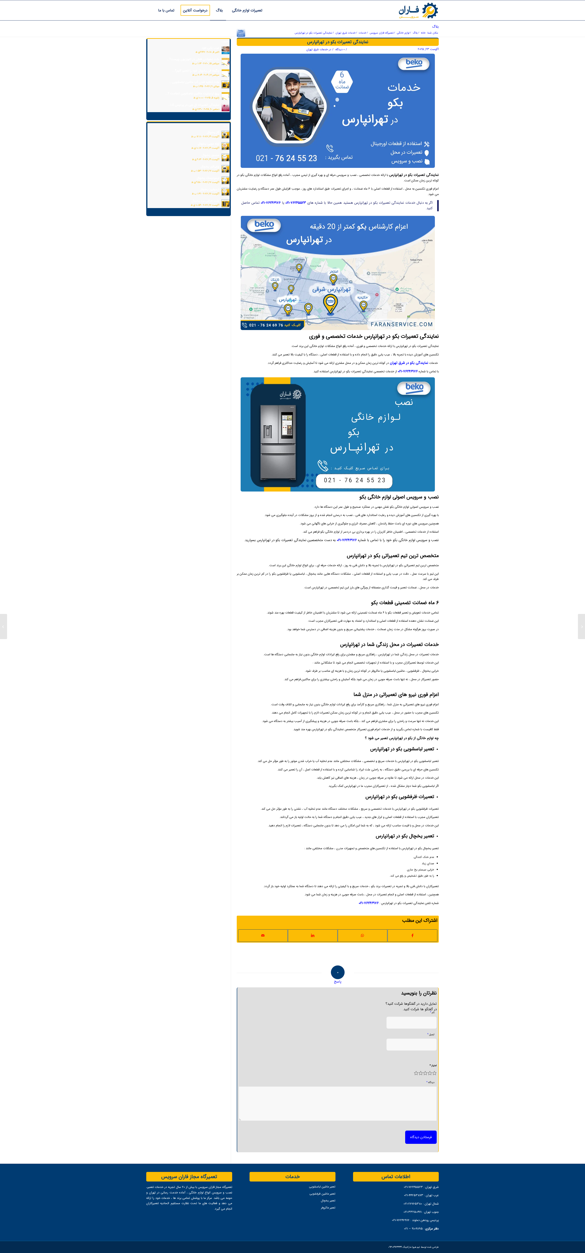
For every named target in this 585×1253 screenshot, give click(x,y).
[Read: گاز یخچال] (225, 135)
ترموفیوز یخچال (209, 189)
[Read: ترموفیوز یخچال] (225, 192)
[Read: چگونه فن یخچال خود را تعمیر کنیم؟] (225, 73)
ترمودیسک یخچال (208, 177)
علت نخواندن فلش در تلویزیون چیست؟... (193, 59)
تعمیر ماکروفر (328, 1207)
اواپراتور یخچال (210, 166)
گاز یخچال (213, 132)
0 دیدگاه (340, 49)
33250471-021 (413, 1211)
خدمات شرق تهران (317, 49)
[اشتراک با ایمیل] (263, 935)
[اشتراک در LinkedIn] (313, 935)
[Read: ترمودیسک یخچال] (225, 180)
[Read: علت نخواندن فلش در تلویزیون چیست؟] (225, 62)
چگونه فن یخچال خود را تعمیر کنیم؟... (195, 70)
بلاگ (435, 26)
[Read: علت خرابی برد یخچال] (225, 203)
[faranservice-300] (408, 10)
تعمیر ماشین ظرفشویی (322, 1193)
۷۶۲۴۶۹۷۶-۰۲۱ (271, 203)
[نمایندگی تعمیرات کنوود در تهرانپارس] (581, 626)
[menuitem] (246, 10)
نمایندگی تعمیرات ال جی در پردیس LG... (193, 104)
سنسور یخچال (210, 155)
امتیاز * (433, 1065)
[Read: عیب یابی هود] (225, 50)
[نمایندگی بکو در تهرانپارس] (241, 32)
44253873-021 (413, 1195)
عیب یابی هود (210, 47)
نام (432, 1012)
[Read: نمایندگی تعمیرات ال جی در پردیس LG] (225, 107)
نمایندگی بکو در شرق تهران (409, 363)
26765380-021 (413, 1203)
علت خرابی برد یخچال (205, 200)
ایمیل (430, 1034)
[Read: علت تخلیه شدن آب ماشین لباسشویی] (225, 84)
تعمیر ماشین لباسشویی (322, 1186)
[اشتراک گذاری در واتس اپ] (362, 935)
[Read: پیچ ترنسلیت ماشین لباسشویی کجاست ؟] (225, 96)
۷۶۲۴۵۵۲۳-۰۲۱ (295, 203)
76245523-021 (413, 1187)
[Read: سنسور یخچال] (225, 157)
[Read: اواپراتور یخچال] (225, 169)
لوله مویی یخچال (208, 143)
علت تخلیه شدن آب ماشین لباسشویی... (194, 82)
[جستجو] (147, 10)
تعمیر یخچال (328, 1200)
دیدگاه (430, 1082)
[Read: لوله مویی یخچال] (225, 146)
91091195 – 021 (413, 1228)
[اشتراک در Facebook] (412, 935)
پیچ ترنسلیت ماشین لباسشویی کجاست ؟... (192, 93)
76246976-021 (401, 1220)
